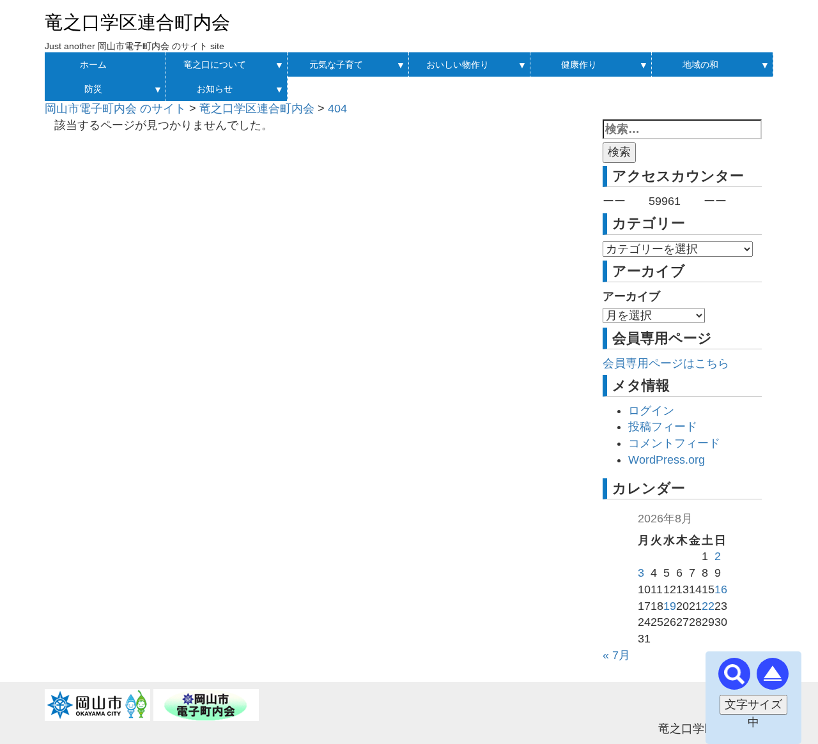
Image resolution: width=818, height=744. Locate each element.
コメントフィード (674, 443)
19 (669, 606)
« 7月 (616, 655)
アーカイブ (631, 296)
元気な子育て (336, 64)
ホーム (93, 64)
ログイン (651, 410)
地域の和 (700, 64)
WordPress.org (666, 459)
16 (720, 589)
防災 (93, 89)
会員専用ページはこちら (666, 363)
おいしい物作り (457, 64)
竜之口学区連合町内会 (137, 22)
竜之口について (214, 64)
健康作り (579, 64)
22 (708, 606)
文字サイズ (753, 704)
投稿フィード (662, 426)
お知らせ (215, 89)
